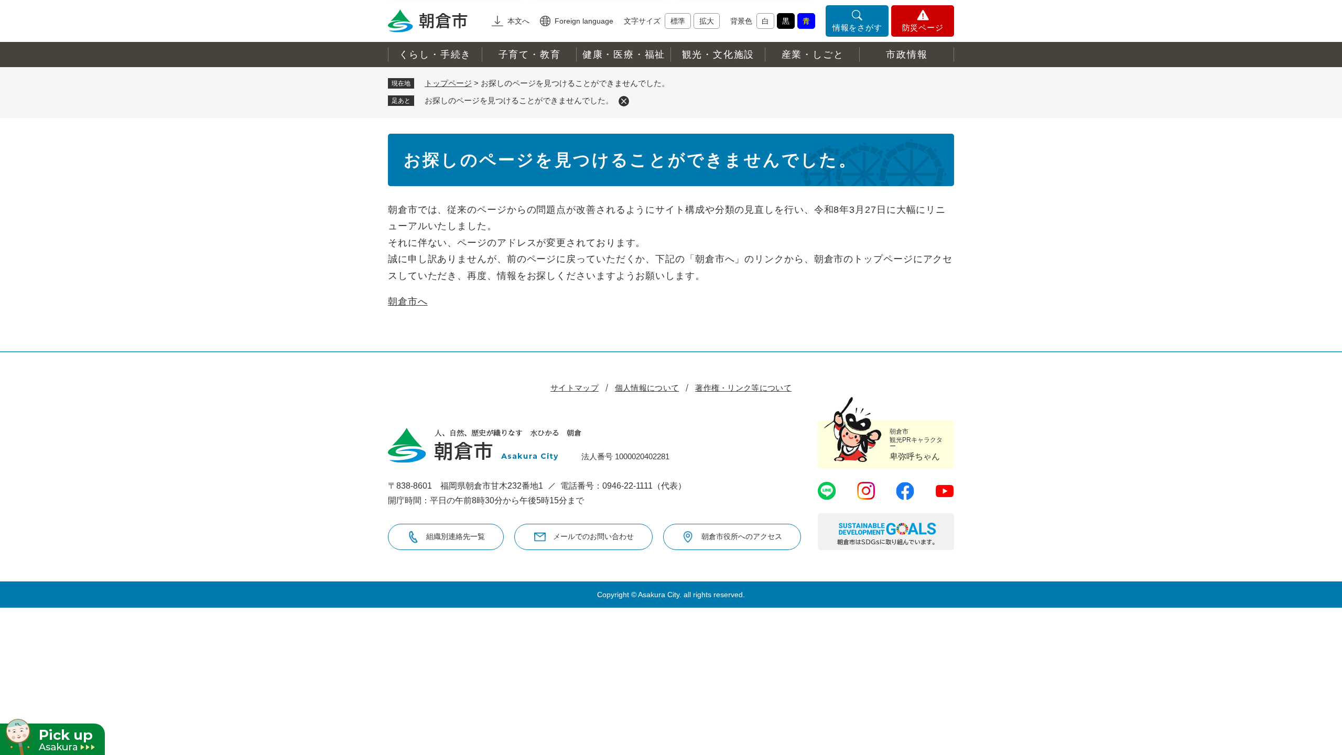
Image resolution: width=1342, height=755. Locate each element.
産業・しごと (813, 54)
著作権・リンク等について (743, 387)
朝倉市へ (408, 301)
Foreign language (584, 21)
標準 (677, 21)
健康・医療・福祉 (623, 54)
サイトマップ (574, 387)
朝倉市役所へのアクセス (741, 536)
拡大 (706, 21)
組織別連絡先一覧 (455, 536)
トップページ (448, 83)
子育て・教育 (530, 54)
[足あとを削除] (624, 101)
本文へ (518, 21)
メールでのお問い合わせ (593, 536)
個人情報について (647, 387)
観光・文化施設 (718, 54)
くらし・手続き (435, 54)
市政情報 (906, 54)
